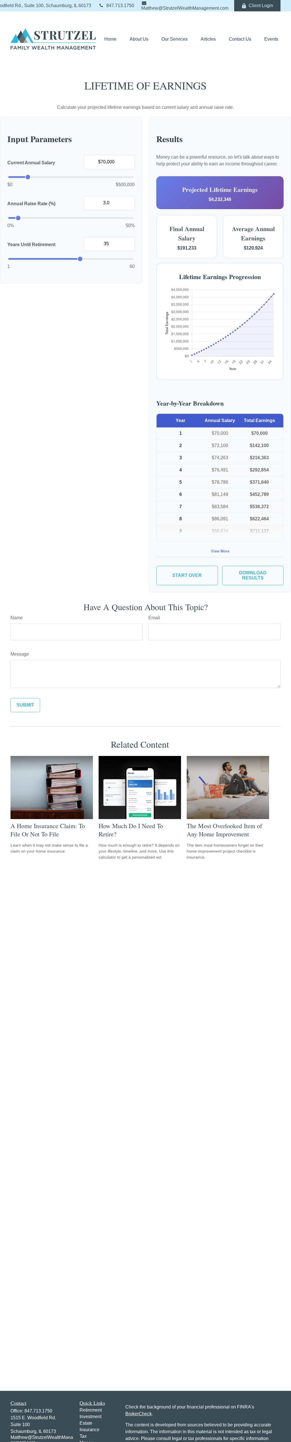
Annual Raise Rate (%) (31, 203)
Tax (83, 1436)
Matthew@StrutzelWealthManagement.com (184, 8)
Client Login (261, 5)
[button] (110, 39)
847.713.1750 (120, 5)
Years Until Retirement (31, 244)
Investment (90, 1416)
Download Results (253, 575)
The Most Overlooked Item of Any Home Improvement (224, 830)
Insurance (89, 1429)
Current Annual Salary (31, 162)
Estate (86, 1423)
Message (20, 654)
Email (154, 617)
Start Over (187, 575)
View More (220, 551)
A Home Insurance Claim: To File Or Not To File (48, 830)
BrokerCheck (138, 1413)
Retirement (91, 1410)
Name (17, 617)
